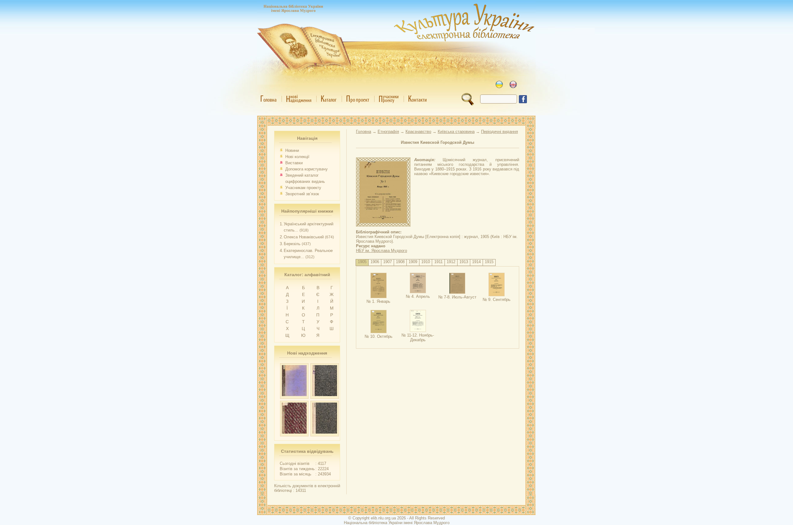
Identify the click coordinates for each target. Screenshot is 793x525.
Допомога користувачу (306, 169)
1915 (489, 261)
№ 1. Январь (378, 301)
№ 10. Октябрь (378, 336)
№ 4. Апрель (418, 296)
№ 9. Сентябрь (496, 299)
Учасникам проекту (303, 187)
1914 (476, 261)
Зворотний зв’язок (302, 194)
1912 (451, 261)
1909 (413, 261)
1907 (387, 261)
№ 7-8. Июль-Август (457, 297)
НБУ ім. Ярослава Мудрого (381, 250)
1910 (425, 261)
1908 (400, 261)
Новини (292, 150)
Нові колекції (297, 156)
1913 (463, 261)
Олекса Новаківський (304, 237)
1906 (374, 261)
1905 (362, 261)
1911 (438, 261)
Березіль (292, 243)
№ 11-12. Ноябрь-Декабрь (417, 337)
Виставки (294, 163)
